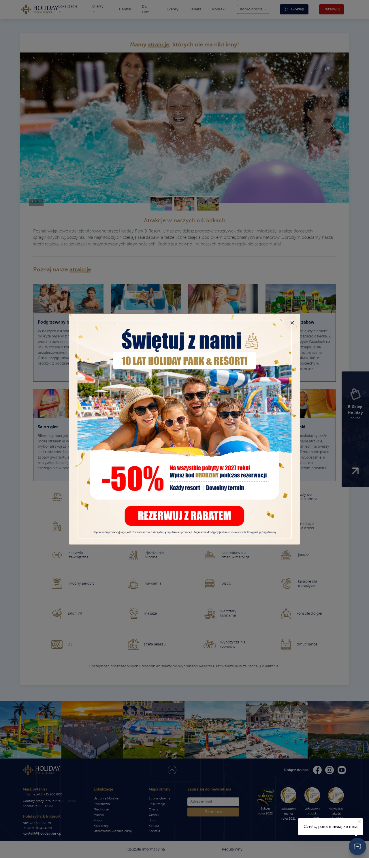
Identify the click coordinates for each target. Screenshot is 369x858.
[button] (357, 846)
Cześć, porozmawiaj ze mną (330, 826)
